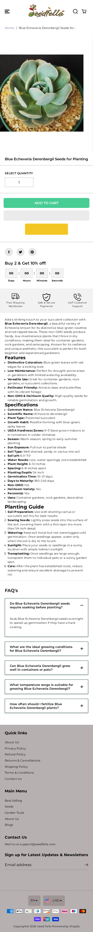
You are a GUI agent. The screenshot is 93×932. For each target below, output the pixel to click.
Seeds (9, 806)
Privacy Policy (15, 748)
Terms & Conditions (19, 772)
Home (9, 28)
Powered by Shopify (66, 926)
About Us (12, 742)
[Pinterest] (32, 252)
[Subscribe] (86, 865)
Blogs (9, 824)
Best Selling (13, 800)
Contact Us (13, 778)
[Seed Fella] (46, 11)
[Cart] (84, 11)
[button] (7, 11)
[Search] (75, 11)
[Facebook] (9, 252)
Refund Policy (15, 754)
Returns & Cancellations (23, 760)
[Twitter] (20, 252)
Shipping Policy (16, 766)
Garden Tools (14, 812)
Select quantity (19, 173)
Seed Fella (44, 926)
